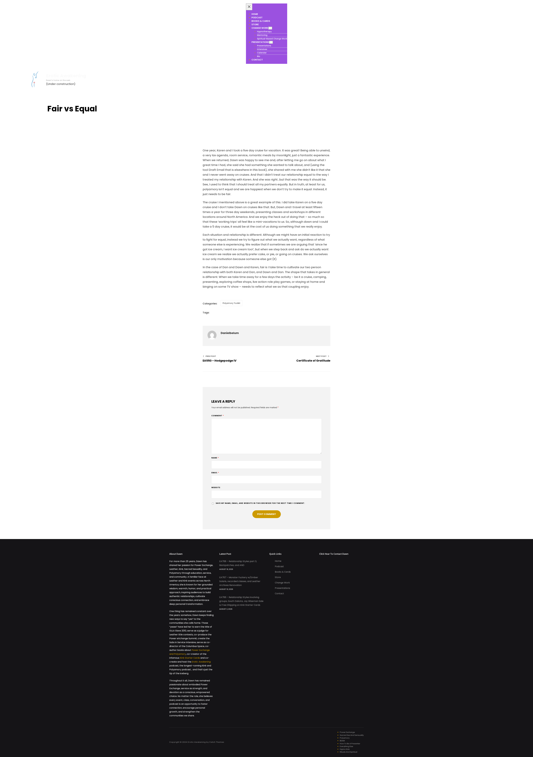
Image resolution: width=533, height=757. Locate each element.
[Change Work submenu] (270, 28)
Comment (217, 415)
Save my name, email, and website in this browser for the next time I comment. (260, 503)
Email (215, 472)
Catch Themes (216, 742)
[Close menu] (249, 6)
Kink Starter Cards (190, 657)
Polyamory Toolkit (231, 303)
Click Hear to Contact (330, 553)
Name (215, 458)
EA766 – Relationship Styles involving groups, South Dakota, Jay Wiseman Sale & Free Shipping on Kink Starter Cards (241, 601)
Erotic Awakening (66, 76)
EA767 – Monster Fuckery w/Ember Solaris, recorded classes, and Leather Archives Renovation (239, 581)
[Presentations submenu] (271, 42)
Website (215, 487)
